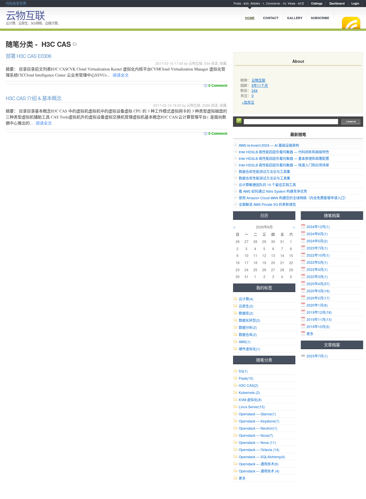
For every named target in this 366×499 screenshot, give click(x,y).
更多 (310, 333)
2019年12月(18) (319, 312)
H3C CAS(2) (248, 385)
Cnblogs (317, 3)
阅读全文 (121, 75)
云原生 (246, 305)
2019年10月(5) (318, 326)
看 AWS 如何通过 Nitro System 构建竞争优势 (273, 191)
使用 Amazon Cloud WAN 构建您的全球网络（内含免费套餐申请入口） (293, 197)
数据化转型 (249, 320)
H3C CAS (56, 44)
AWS (244, 341)
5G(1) (243, 371)
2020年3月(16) (318, 290)
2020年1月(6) (317, 305)
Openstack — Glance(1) (257, 413)
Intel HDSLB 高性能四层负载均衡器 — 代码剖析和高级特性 (284, 151)
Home (249, 18)
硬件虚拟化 (249, 348)
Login (355, 3)
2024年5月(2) (317, 240)
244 (255, 90)
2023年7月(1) (317, 248)
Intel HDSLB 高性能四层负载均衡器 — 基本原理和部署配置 (284, 158)
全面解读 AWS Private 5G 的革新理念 (267, 204)
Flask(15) (246, 378)
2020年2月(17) (318, 297)
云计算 (246, 298)
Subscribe (320, 18)
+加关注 (248, 102)
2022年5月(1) (317, 262)
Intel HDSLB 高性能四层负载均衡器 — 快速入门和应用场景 (284, 164)
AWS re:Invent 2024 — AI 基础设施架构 (269, 145)
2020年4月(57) (318, 283)
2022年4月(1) (317, 269)
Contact (271, 18)
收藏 (223, 63)
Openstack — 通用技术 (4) (259, 470)
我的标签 (264, 287)
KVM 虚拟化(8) (250, 399)
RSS (351, 23)
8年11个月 (260, 85)
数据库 (246, 313)
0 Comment (217, 85)
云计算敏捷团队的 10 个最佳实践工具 (267, 184)
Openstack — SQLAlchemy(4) (262, 456)
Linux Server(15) (252, 406)
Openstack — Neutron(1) (258, 428)
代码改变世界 (16, 3)
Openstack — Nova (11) (257, 442)
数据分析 (248, 327)
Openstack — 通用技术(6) (259, 463)
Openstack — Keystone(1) (259, 420)
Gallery (294, 18)
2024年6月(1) (317, 233)
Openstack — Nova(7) (256, 435)
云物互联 (25, 15)
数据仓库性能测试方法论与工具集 (264, 171)
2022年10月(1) (318, 255)
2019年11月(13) (319, 319)
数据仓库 (248, 334)
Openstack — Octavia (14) (259, 449)
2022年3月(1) (317, 276)
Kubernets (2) (249, 392)
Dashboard (337, 3)
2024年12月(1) (318, 226)
